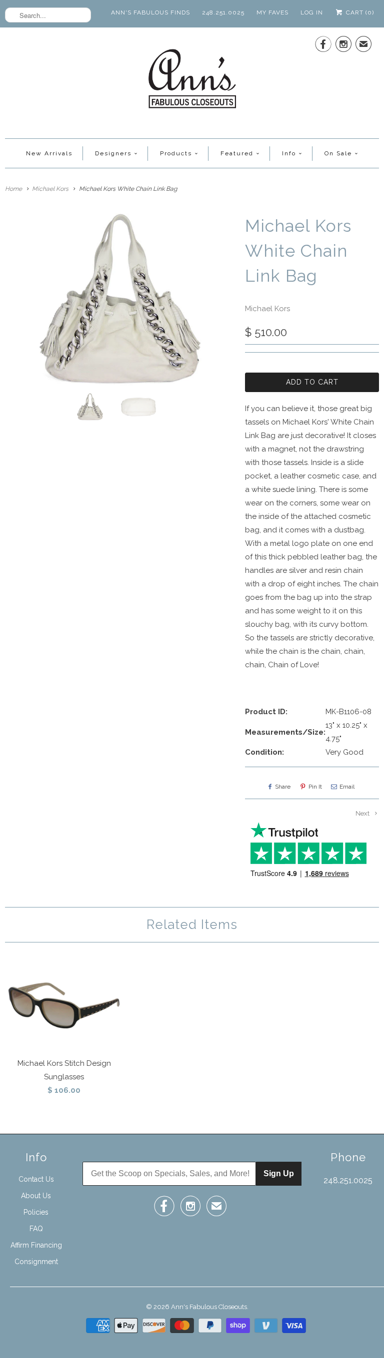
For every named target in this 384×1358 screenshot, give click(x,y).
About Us (36, 1196)
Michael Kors (267, 308)
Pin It (315, 786)
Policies (36, 1212)
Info (289, 153)
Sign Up (279, 1173)
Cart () (359, 12)
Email (347, 786)
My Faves (272, 12)
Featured (237, 153)
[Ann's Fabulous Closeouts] (192, 81)
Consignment (36, 1262)
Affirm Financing (36, 1245)
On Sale (338, 153)
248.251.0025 (223, 12)
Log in (311, 12)
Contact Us (36, 1179)
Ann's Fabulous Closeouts (209, 1307)
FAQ (36, 1229)
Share (282, 786)
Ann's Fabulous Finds (150, 12)
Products (176, 153)
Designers (113, 153)
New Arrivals (49, 153)
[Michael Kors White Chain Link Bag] (120, 299)
